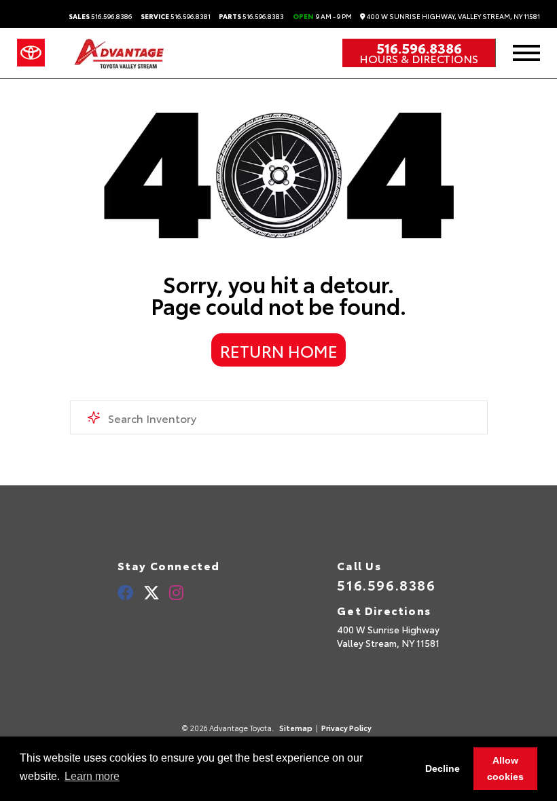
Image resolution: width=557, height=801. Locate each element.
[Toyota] (31, 53)
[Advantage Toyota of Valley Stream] (120, 53)
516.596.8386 (100, 16)
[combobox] (279, 417)
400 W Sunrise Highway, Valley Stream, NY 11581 (452, 16)
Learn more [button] (92, 776)
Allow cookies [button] (505, 768)
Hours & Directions (418, 58)
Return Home (279, 350)
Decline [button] (442, 768)
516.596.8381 (176, 16)
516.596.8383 (251, 16)
